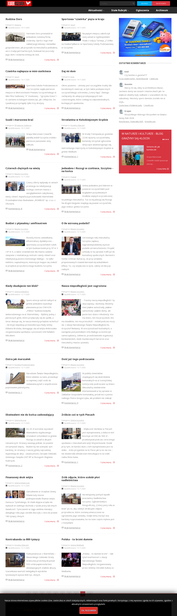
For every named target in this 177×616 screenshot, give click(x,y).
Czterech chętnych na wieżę (23, 168)
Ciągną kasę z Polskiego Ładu (130, 105)
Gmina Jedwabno (22, 291)
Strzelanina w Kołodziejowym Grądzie (85, 119)
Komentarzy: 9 (71, 402)
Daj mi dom (69, 71)
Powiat (73, 177)
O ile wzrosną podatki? (76, 223)
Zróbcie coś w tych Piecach (78, 414)
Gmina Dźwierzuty (22, 483)
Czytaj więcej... (50, 59)
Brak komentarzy (16, 59)
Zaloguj (144, 3)
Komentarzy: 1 (71, 156)
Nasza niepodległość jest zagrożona (84, 285)
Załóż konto (161, 3)
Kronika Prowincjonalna (24, 364)
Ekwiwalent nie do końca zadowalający (30, 414)
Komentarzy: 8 (15, 208)
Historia (18, 25)
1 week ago (153, 79)
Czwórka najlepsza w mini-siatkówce (28, 71)
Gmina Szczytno (77, 420)
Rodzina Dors (14, 19)
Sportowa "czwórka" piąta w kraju (83, 19)
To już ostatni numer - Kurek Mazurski (133, 79)
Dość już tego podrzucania (78, 359)
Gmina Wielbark (77, 545)
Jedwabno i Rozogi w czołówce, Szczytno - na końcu (87, 170)
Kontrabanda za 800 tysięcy (23, 539)
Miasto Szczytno (21, 174)
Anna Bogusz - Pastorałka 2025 (131, 121)
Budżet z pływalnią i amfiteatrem (26, 223)
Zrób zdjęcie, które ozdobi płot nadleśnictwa (81, 479)
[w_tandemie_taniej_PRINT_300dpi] (145, 37)
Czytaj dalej (161, 169)
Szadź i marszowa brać (19, 119)
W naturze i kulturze (23, 125)
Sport (73, 25)
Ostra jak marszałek (18, 359)
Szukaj (133, 3)
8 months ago (150, 121)
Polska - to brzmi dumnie (77, 539)
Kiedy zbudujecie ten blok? (22, 285)
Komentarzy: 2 (15, 465)
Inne (72, 77)
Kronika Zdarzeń (78, 125)
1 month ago (148, 105)
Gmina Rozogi (20, 420)
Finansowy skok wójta (19, 477)
